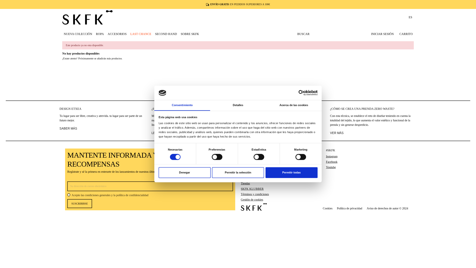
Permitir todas (291, 172)
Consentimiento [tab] (182, 105)
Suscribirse (79, 203)
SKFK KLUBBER (252, 188)
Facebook (331, 161)
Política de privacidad (349, 208)
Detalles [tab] (238, 105)
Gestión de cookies (252, 199)
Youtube (331, 167)
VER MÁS (337, 133)
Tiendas (245, 183)
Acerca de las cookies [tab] (293, 105)
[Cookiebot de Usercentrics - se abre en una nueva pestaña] (301, 93)
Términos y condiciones (255, 194)
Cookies (327, 208)
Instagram (331, 156)
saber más (68, 128)
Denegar (184, 172)
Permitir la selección (238, 172)
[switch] (217, 157)
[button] (100, 34)
